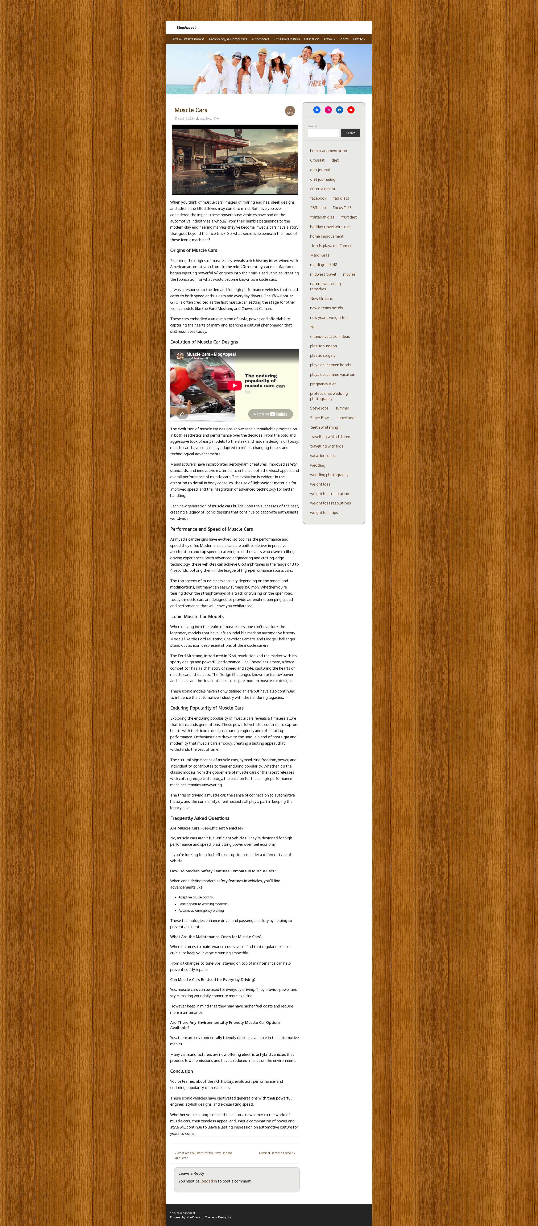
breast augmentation (328, 150)
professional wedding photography (329, 396)
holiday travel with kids (330, 226)
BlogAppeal (186, 27)
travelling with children (330, 436)
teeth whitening (324, 427)
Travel (328, 39)
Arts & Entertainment (188, 39)
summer (342, 408)
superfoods (346, 417)
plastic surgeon (323, 346)
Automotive (260, 39)
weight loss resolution (329, 493)
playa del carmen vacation (332, 374)
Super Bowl (320, 417)
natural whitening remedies (325, 286)
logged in (208, 1181)
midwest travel (323, 274)
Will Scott (205, 118)
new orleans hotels (326, 308)
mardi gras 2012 (323, 264)
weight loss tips (324, 512)
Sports (344, 39)
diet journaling (322, 179)
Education (311, 39)
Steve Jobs (319, 408)
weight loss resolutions (330, 503)
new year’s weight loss (329, 317)
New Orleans (321, 298)
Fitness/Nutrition (287, 39)
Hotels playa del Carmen (331, 245)
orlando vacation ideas (330, 336)
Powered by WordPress (185, 1217)
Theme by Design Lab (218, 1217)
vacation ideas (323, 455)
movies (349, 274)
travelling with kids (326, 446)
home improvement (327, 236)
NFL (313, 327)
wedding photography (329, 474)
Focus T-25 (342, 207)
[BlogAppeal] (269, 69)
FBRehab (318, 207)
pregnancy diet (323, 384)
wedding (317, 465)
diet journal (320, 169)
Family (358, 39)
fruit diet (349, 217)
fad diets (341, 198)
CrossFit (317, 160)
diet (335, 160)
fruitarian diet (322, 217)
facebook (318, 198)
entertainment (322, 188)
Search (312, 126)
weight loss (320, 484)
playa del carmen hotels (330, 364)
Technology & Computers (227, 39)
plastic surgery (323, 355)
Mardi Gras (319, 255)
